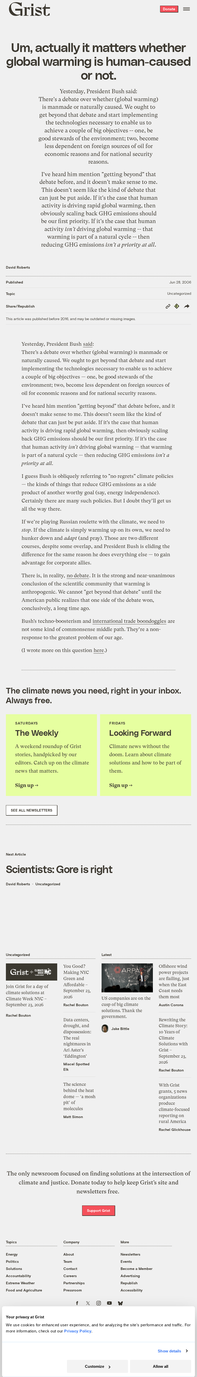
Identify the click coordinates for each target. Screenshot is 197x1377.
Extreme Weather (20, 1283)
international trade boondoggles (129, 621)
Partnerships (74, 1283)
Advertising (130, 1276)
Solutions (14, 1268)
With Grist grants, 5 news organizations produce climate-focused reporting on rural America (174, 1103)
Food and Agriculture (24, 1290)
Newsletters (130, 1254)
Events (126, 1261)
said (131, 91)
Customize (94, 1366)
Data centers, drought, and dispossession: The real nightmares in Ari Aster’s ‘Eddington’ (77, 1038)
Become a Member (136, 1268)
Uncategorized (179, 293)
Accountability (18, 1276)
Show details (169, 1351)
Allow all (160, 1366)
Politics (12, 1261)
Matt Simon (73, 1117)
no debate (78, 576)
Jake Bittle (120, 1028)
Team (67, 1261)
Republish (129, 1283)
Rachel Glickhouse (175, 1129)
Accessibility (132, 1290)
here (99, 650)
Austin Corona (171, 1005)
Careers (70, 1276)
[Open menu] (186, 9)
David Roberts (18, 267)
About (68, 1254)
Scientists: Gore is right (59, 869)
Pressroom (72, 1290)
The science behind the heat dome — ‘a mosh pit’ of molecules (79, 1096)
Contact (70, 1268)
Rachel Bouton (18, 1015)
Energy (12, 1254)
